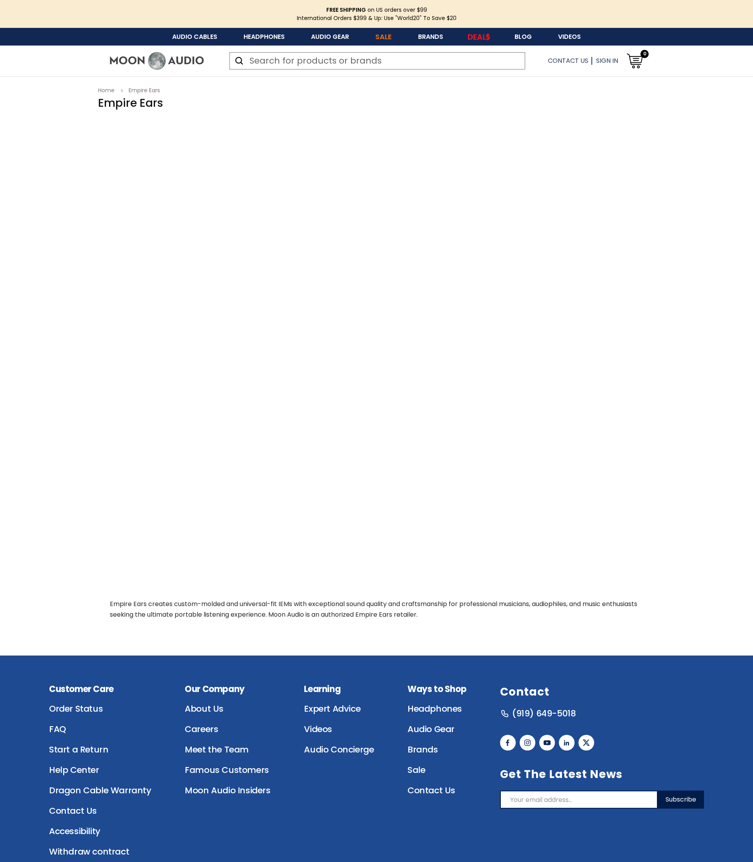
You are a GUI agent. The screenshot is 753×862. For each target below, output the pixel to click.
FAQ (57, 729)
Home (106, 90)
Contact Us (568, 60)
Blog (523, 36)
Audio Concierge (339, 749)
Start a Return (78, 749)
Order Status (76, 708)
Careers (201, 729)
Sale (383, 37)
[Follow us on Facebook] (508, 743)
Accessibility (74, 831)
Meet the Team (217, 749)
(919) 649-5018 (544, 713)
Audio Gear (330, 36)
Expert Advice (332, 708)
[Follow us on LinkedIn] (567, 743)
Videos (569, 36)
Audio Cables (194, 36)
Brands (430, 36)
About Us (204, 708)
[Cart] (634, 61)
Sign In (607, 60)
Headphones (264, 36)
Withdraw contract (89, 851)
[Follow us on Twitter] (586, 743)
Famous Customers (227, 770)
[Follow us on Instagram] (527, 743)
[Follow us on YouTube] (547, 743)
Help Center (74, 770)
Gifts (478, 36)
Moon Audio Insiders (227, 790)
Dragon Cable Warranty (100, 790)
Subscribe (681, 799)
